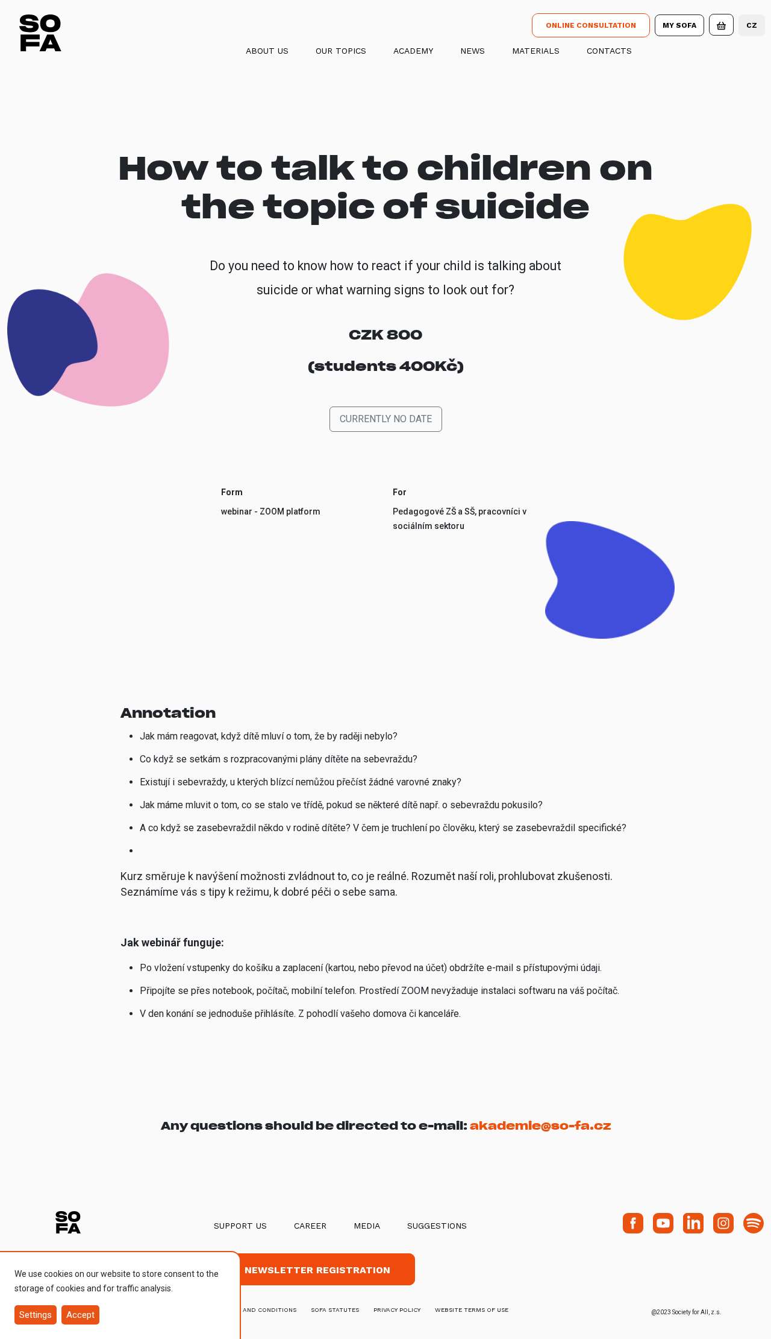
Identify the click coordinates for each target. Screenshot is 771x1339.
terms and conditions (258, 1309)
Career (310, 1225)
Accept (80, 1314)
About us (267, 50)
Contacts (609, 50)
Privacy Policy (396, 1309)
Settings (35, 1314)
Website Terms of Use (471, 1309)
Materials (536, 50)
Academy (413, 50)
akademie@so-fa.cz (540, 1126)
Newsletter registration (317, 1270)
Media (367, 1225)
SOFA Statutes (335, 1309)
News (472, 50)
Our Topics (341, 50)
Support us (240, 1225)
